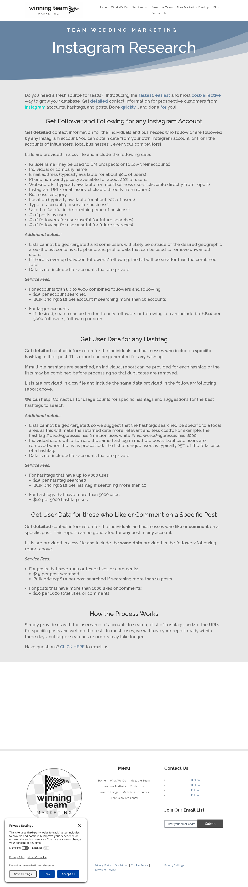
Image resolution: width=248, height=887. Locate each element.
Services (138, 7)
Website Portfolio (115, 786)
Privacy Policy (103, 865)
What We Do (119, 7)
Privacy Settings (174, 865)
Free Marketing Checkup (193, 7)
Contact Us (159, 13)
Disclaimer (121, 865)
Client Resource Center (124, 798)
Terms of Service (105, 870)
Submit (210, 823)
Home (103, 7)
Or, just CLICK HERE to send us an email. (124, 729)
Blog (216, 7)
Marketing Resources (135, 792)
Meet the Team (162, 7)
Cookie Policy (139, 865)
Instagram (35, 107)
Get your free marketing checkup (59, 714)
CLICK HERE (72, 646)
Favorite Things (108, 792)
